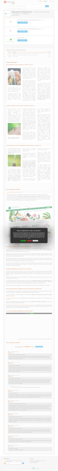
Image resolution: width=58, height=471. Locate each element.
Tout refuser (30, 240)
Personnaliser (35, 240)
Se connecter (51, 1)
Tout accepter (23, 240)
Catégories (40, 1)
